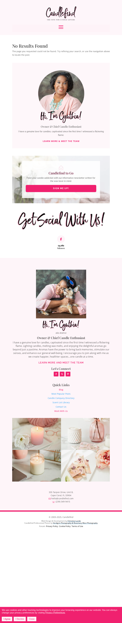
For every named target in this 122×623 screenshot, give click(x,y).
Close (32, 619)
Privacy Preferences (55, 612)
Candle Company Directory (61, 398)
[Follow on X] (62, 374)
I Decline (19, 619)
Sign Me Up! (61, 188)
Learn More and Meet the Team (61, 362)
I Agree (7, 619)
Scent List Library (61, 402)
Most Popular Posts (61, 393)
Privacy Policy (52, 526)
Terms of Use (77, 526)
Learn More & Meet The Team (61, 141)
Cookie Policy (65, 526)
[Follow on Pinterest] (68, 374)
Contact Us (61, 406)
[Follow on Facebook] (56, 374)
